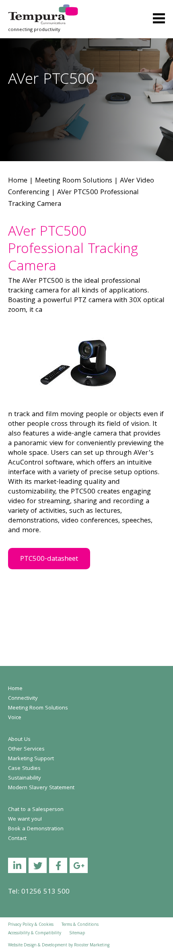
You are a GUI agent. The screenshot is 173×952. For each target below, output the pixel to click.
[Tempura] (43, 10)
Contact (17, 838)
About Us (19, 739)
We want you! (25, 819)
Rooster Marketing (91, 945)
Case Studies (24, 768)
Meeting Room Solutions (73, 181)
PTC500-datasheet (49, 559)
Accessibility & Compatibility (34, 933)
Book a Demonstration (36, 829)
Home (17, 181)
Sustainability (24, 778)
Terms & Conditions (80, 925)
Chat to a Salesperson (36, 809)
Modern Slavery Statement (41, 788)
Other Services (26, 749)
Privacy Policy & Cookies (31, 925)
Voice (14, 717)
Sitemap (77, 933)
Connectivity (23, 698)
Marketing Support (31, 759)
